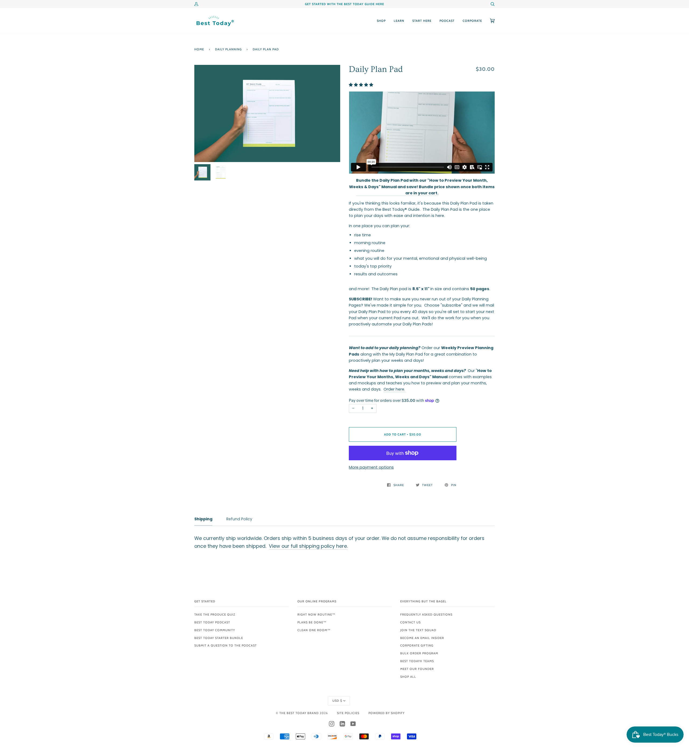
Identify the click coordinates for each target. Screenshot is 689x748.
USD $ (337, 701)
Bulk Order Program (419, 653)
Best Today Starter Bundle (218, 638)
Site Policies (348, 713)
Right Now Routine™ (316, 614)
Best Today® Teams (417, 661)
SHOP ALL (408, 677)
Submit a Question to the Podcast (225, 645)
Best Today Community (214, 630)
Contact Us (410, 622)
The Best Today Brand (299, 713)
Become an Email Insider (422, 638)
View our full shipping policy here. (308, 546)
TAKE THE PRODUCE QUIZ (214, 614)
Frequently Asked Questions (426, 614)
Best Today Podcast (212, 622)
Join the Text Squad (418, 630)
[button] (361, 84)
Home (199, 49)
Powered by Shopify (386, 713)
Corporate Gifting (416, 645)
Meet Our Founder (417, 669)
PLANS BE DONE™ (311, 622)
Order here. (395, 389)
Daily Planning (228, 49)
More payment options (371, 467)
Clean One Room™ (314, 630)
